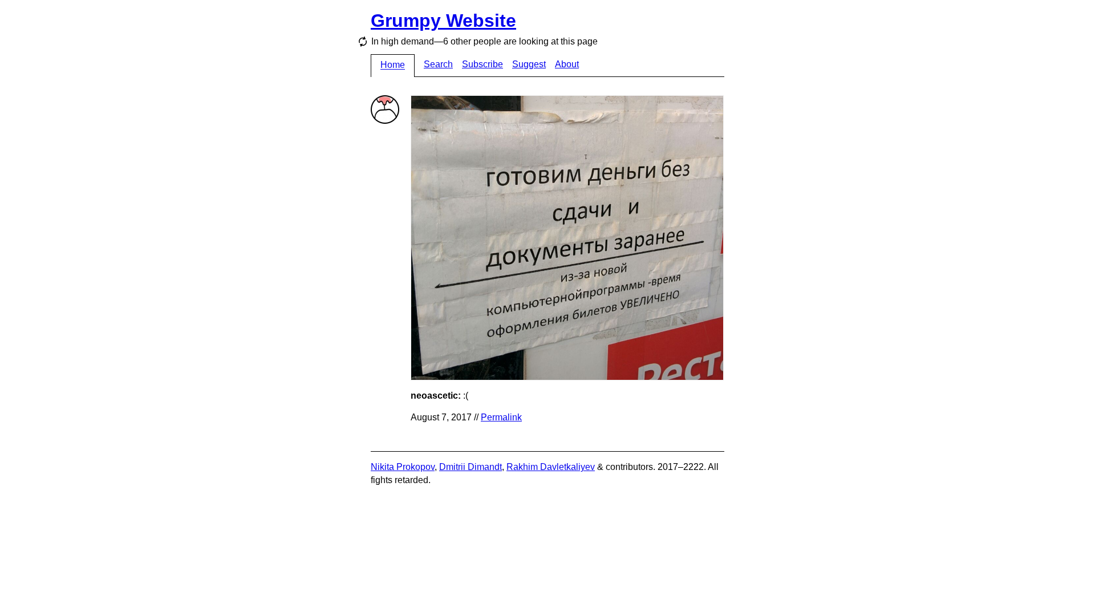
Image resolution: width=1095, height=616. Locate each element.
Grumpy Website (443, 20)
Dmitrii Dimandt (470, 467)
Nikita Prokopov (403, 467)
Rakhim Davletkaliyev (550, 467)
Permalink (501, 417)
